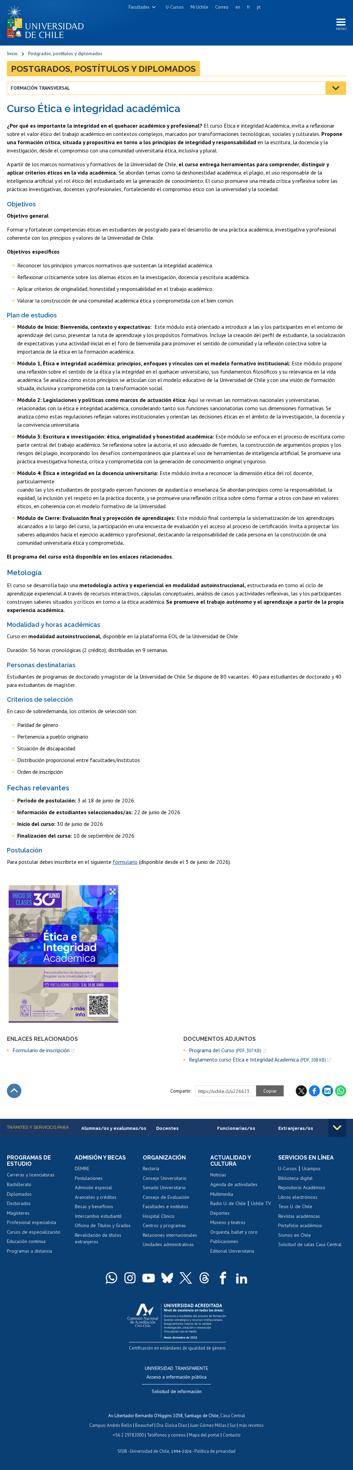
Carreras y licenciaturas (30, 1175)
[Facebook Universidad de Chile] (223, 1277)
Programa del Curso (225, 1050)
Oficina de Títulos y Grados (103, 1225)
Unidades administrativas (168, 1244)
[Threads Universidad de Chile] (204, 1277)
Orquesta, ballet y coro (234, 1232)
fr (248, 7)
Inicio (12, 53)
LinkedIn (327, 1090)
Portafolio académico (300, 1225)
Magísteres (18, 1213)
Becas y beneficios (94, 1206)
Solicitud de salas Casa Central (310, 1244)
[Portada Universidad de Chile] (48, 20)
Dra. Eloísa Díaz (172, 1425)
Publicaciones (224, 1241)
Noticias (218, 1175)
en (237, 7)
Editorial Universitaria (232, 1251)
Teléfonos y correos (166, 1435)
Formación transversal (40, 88)
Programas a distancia (29, 1251)
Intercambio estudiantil (98, 1216)
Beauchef (144, 1425)
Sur (233, 1425)
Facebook (314, 1090)
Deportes (220, 1213)
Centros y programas (164, 1225)
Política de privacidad (214, 1451)
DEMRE (82, 1168)
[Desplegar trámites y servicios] (337, 1128)
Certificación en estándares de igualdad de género (177, 1348)
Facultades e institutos (165, 1206)
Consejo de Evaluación (166, 1197)
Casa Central (232, 1416)
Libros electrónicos (297, 1197)
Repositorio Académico (301, 1187)
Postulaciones (89, 1178)
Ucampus (311, 1168)
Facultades (139, 7)
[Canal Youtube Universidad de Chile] (148, 1277)
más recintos (251, 1425)
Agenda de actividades (234, 1184)
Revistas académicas (299, 1216)
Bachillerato (19, 1184)
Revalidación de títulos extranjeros (98, 1238)
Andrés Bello (119, 1425)
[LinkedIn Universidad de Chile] (241, 1277)
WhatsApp (340, 1090)
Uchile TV (261, 1203)
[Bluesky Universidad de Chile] (167, 1277)
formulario (125, 861)
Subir (14, 1091)
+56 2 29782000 (128, 1435)
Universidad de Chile (149, 1451)
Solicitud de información (177, 1391)
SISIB (122, 1451)
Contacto (232, 1435)
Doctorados (19, 1203)
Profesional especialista (31, 1222)
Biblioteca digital (295, 1178)
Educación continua (26, 1241)
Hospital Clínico (158, 1216)
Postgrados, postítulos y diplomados (65, 53)
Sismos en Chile (294, 1235)
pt (259, 7)
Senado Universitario (164, 1187)
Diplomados (19, 1194)
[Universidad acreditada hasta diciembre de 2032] (177, 1319)
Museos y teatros (227, 1222)
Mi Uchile (199, 7)
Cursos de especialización (33, 1232)
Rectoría (151, 1168)
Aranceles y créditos (96, 1197)
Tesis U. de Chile (295, 1206)
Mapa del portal (204, 1435)
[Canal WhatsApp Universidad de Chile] (111, 1277)
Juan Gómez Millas (208, 1425)
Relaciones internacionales (170, 1235)
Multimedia (221, 1194)
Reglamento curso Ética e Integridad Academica (257, 1059)
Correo (222, 7)
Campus (97, 1425)
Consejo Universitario (164, 1178)
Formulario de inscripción (41, 1050)
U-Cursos (175, 7)
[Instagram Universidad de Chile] (130, 1277)
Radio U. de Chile (228, 1203)
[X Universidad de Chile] (185, 1277)
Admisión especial (93, 1187)
